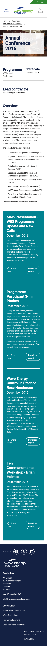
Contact (40, 2)
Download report (32, 270)
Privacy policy (30, 634)
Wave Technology (10, 615)
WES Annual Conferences (12, 24)
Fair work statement (11, 620)
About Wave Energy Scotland (15, 610)
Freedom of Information (34, 631)
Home (5, 21)
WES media (16, 21)
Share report (11, 270)
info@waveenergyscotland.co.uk (16, 599)
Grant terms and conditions (14, 625)
